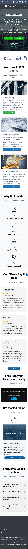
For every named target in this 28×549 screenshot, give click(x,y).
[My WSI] (22, 2)
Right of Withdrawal (5, 529)
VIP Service (9, 38)
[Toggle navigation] (24, 6)
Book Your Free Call (9, 113)
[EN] (6, 2)
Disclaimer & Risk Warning (6, 526)
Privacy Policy (4, 520)
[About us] (16, 2)
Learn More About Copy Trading (12, 150)
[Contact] (19, 2)
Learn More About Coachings (11, 187)
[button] (14, 485)
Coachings (19, 38)
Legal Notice (4, 523)
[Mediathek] (14, 2)
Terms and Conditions (6, 517)
